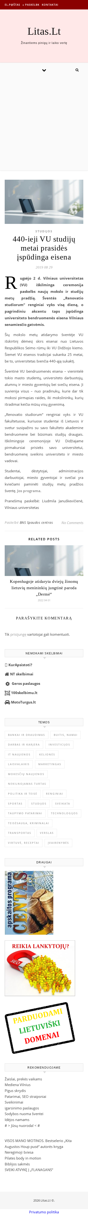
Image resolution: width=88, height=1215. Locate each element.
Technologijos (64, 813)
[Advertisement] (44, 123)
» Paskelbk (31, 4)
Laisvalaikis (19, 764)
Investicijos (59, 744)
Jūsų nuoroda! (22, 1125)
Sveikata (62, 803)
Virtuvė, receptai (23, 842)
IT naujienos (19, 754)
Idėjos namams (17, 1119)
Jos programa (28, 490)
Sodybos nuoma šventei (24, 1113)
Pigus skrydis (15, 1090)
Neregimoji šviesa (19, 1152)
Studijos (44, 231)
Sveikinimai (14, 1102)
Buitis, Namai (65, 735)
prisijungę (18, 634)
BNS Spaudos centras (36, 522)
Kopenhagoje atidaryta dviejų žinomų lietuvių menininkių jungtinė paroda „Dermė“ (44, 588)
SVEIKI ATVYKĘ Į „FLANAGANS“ (29, 1169)
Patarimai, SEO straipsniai (25, 1096)
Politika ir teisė (22, 793)
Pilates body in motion (23, 1158)
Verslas (47, 833)
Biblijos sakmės (17, 1164)
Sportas (15, 803)
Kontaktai (50, 4)
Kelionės (47, 754)
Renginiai (54, 793)
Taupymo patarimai (25, 813)
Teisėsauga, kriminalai (28, 823)
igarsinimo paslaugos (22, 1108)
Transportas (19, 833)
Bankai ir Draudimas (26, 735)
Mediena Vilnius (18, 1084)
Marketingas (49, 764)
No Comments (72, 522)
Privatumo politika (44, 1212)
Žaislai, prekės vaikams (23, 1079)
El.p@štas (12, 4)
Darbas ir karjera (24, 744)
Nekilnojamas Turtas (27, 783)
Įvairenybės (58, 842)
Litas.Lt (44, 31)
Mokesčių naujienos (26, 774)
